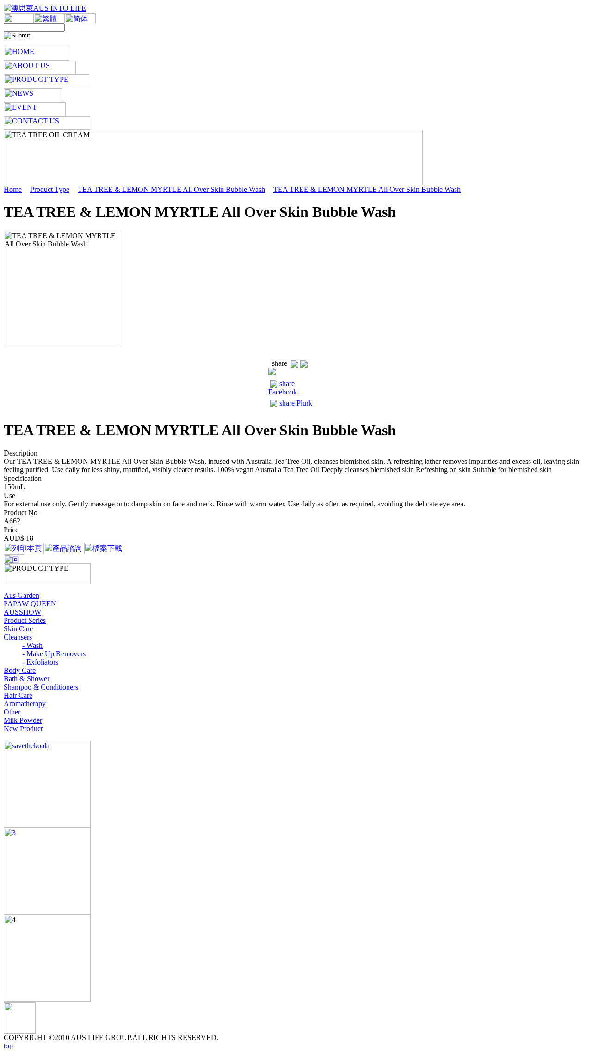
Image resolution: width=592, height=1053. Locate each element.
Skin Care (18, 629)
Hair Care (18, 695)
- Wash (32, 645)
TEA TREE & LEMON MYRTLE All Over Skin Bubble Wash (171, 189)
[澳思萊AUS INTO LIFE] (45, 8)
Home (13, 189)
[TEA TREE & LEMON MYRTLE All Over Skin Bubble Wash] (17, 350)
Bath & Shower (26, 679)
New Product (23, 729)
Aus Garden (21, 595)
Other (12, 712)
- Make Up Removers (54, 654)
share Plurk (295, 403)
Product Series (25, 620)
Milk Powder (23, 720)
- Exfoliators (40, 662)
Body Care (20, 670)
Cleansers (18, 637)
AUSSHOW (22, 612)
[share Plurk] (304, 363)
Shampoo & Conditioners (41, 687)
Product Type (49, 189)
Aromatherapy (25, 704)
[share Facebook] (294, 363)
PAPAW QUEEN (30, 604)
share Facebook (282, 388)
